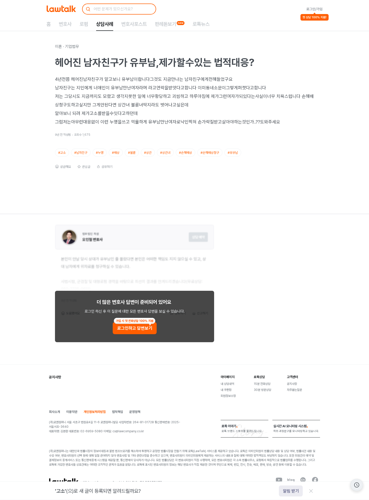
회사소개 (54, 412)
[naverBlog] (291, 480)
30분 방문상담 (262, 390)
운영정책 (134, 412)
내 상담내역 (227, 384)
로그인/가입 (314, 9)
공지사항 (292, 384)
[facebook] (315, 480)
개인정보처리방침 (95, 412)
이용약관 (71, 412)
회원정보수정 (228, 396)
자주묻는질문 (294, 390)
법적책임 (117, 412)
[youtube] (279, 480)
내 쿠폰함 (226, 390)
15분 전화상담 (262, 384)
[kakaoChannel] (303, 480)
